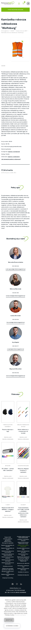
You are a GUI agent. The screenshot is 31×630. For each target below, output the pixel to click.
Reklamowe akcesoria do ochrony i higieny (23, 557)
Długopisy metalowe (23, 465)
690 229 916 (15, 319)
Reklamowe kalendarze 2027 (7, 575)
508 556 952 (15, 372)
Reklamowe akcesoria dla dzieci (8, 560)
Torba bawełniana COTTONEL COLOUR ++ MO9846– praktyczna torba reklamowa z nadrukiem (23, 512)
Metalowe (7, 465)
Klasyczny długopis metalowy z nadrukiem (23, 470)
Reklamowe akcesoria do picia (23, 551)
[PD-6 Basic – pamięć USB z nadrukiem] (7, 453)
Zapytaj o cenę (7, 437)
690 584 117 (15, 346)
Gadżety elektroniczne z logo (23, 548)
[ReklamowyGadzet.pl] (7, 3)
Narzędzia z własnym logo (23, 566)
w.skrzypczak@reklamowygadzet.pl (15, 269)
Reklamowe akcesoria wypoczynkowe (8, 554)
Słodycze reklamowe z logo (8, 572)
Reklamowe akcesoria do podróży (8, 551)
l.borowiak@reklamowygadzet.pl (15, 322)
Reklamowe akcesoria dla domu (8, 563)
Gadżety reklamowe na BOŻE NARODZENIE (23, 537)
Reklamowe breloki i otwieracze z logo (23, 543)
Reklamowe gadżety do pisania (7, 546)
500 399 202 (15, 266)
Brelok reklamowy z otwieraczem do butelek (23, 431)
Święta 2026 (8, 537)
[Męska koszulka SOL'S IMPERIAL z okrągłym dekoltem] (7, 492)
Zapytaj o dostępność (14, 151)
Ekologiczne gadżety (7, 543)
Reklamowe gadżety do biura (7, 548)
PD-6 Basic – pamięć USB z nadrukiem (8, 469)
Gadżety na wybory (23, 572)
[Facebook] (11, 584)
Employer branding (7, 578)
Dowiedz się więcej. (20, 615)
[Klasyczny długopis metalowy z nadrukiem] (23, 453)
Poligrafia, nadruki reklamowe (23, 560)
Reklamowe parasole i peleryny (8, 557)
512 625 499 (15, 292)
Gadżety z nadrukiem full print (23, 540)
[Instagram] (16, 584)
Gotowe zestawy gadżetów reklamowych (7, 540)
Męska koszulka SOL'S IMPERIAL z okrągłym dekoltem (8, 509)
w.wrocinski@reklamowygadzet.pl (15, 375)
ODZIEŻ (3, 65)
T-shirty (8, 504)
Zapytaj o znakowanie (14, 156)
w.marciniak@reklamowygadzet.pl (15, 295)
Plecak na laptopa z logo (7, 430)
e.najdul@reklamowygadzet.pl (15, 349)
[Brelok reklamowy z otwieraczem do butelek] (23, 412)
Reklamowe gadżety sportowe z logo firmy (8, 569)
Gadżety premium (8, 566)
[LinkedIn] (20, 584)
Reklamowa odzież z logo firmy (23, 546)
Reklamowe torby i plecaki (23, 554)
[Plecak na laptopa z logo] (7, 412)
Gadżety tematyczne (23, 575)
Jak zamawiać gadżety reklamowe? (11, 159)
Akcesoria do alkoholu (23, 563)
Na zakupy (23, 504)
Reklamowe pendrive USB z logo (23, 569)
